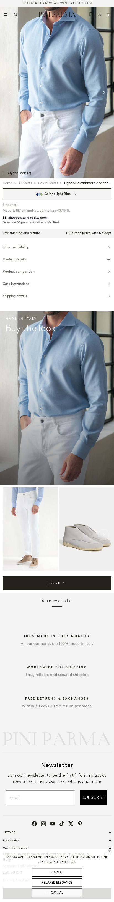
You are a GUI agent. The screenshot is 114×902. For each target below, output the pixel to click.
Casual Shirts (48, 183)
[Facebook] (34, 823)
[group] (57, 92)
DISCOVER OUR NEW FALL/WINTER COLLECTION (57, 3)
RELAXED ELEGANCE (57, 882)
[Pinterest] (79, 823)
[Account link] (99, 14)
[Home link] (57, 14)
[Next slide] (104, 92)
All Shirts (25, 183)
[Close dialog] (109, 851)
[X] (70, 823)
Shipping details (15, 296)
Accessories (11, 840)
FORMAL (57, 872)
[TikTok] (61, 823)
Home (7, 183)
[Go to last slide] (10, 92)
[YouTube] (52, 823)
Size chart (10, 204)
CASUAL (57, 892)
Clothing (9, 832)
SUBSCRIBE (93, 798)
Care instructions (16, 283)
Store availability (15, 247)
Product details (14, 259)
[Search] (15, 14)
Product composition (19, 271)
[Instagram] (43, 823)
